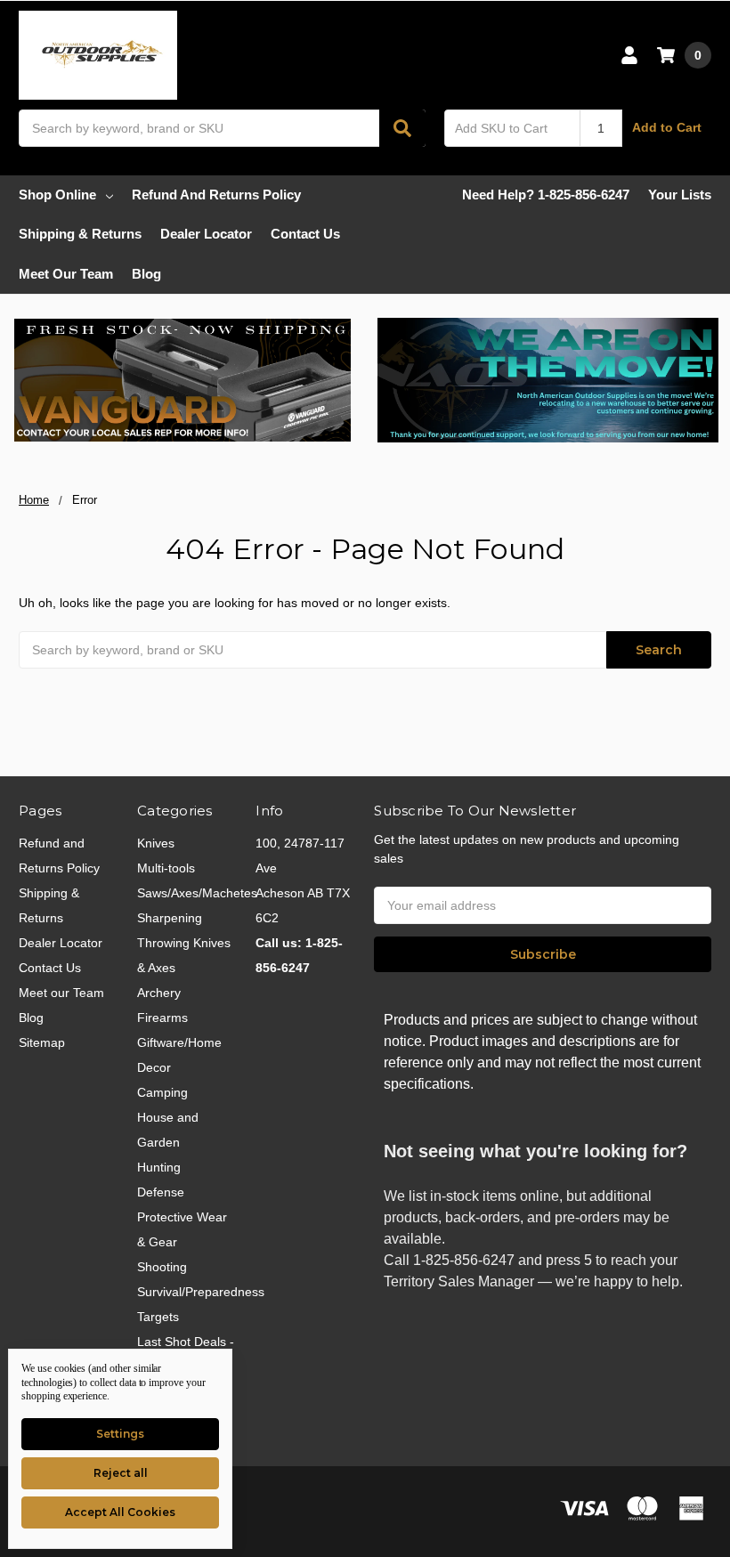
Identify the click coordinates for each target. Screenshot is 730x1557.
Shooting (162, 1267)
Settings (120, 1433)
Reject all (120, 1473)
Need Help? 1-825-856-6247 (545, 194)
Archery (159, 992)
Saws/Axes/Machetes (197, 893)
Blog (146, 273)
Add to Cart (667, 127)
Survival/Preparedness (200, 1292)
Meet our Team (66, 273)
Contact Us (305, 233)
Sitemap (42, 1042)
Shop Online (57, 194)
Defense (160, 1192)
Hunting (159, 1167)
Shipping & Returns (80, 233)
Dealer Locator (206, 233)
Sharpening (169, 918)
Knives (155, 843)
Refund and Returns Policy (216, 194)
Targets (158, 1317)
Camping (162, 1092)
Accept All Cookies (120, 1512)
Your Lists (679, 194)
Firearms (162, 1017)
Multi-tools (166, 868)
